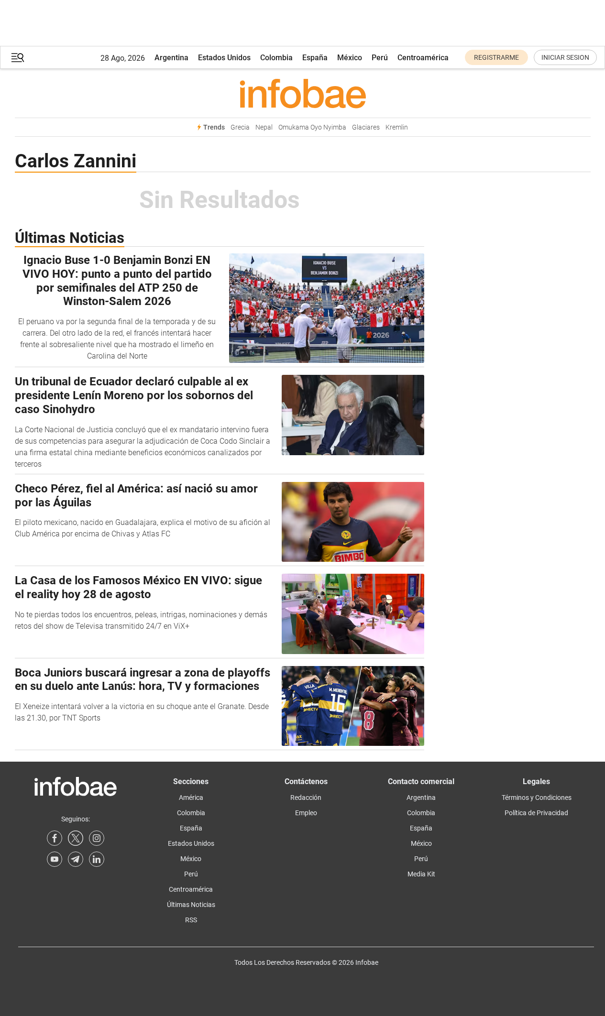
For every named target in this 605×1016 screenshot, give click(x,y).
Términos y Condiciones (537, 797)
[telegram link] (75, 859)
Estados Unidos (224, 57)
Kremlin (396, 127)
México (349, 57)
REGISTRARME (496, 57)
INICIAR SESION (565, 57)
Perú (380, 57)
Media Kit (421, 874)
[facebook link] (54, 838)
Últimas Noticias (191, 904)
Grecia (240, 127)
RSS (191, 920)
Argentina (171, 57)
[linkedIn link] (96, 859)
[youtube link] (54, 859)
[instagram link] (96, 838)
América (191, 797)
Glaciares (366, 127)
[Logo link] (303, 93)
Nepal (264, 127)
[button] (17, 57)
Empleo (306, 813)
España (315, 57)
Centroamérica (423, 57)
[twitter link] (75, 838)
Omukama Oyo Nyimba (312, 127)
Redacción (305, 797)
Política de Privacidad (536, 813)
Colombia (276, 57)
